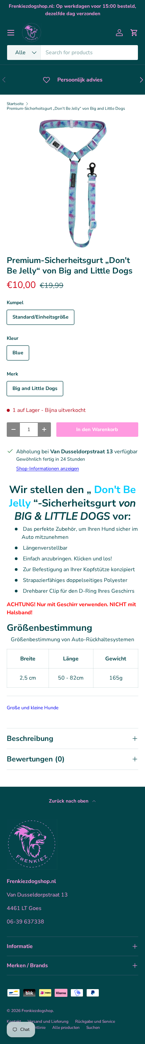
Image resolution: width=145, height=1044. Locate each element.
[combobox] (72, 52)
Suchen (93, 1027)
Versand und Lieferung (48, 1021)
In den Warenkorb (97, 429)
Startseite (15, 104)
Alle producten (66, 1027)
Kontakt (14, 1021)
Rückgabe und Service (95, 1021)
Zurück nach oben (69, 801)
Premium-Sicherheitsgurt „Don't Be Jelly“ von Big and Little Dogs (66, 108)
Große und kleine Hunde (32, 708)
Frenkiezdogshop (37, 1010)
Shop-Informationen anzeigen (47, 468)
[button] (134, 32)
